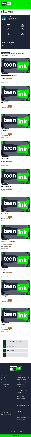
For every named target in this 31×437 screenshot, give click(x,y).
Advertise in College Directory (23, 381)
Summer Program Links (21, 413)
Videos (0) (13, 55)
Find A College (10, 350)
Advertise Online (20, 384)
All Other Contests (5, 416)
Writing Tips (19, 401)
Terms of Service (4, 389)
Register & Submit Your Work (22, 394)
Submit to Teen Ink (11, 346)
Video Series (19, 421)
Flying (3, 269)
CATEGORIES (15, 435)
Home (2, 10)
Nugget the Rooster (8, 241)
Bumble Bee (5, 214)
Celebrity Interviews (5, 384)
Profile (8, 10)
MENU (26, 4)
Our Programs (4, 381)
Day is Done (5, 158)
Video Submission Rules (21, 400)
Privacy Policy (4, 388)
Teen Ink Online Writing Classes (23, 417)
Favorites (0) (5, 55)
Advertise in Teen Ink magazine (23, 377)
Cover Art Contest (4, 412)
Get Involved (19, 403)
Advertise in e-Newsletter (22, 386)
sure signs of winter (8, 297)
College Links (19, 415)
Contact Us (3, 379)
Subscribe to (14, 341)
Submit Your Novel (20, 396)
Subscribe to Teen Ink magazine (23, 405)
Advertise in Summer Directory (23, 382)
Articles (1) (14, 53)
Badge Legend (19, 422)
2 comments (5, 82)
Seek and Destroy (7, 75)
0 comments (5, 109)
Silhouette (4, 103)
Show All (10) (5, 53)
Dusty (3, 325)
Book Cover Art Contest (6, 414)
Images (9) (21, 53)
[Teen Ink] (7, 3)
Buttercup (4, 131)
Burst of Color (6, 186)
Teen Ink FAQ (3, 386)
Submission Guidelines (21, 398)
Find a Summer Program (12, 355)
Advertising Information (21, 379)
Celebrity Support (4, 382)
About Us (3, 377)
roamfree (5, 78)
